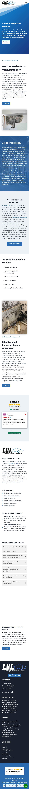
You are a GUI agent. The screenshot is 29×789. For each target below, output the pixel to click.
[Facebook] (4, 785)
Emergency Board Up (8, 733)
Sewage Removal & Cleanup (10, 729)
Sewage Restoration (10, 503)
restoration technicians (20, 217)
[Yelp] (15, 785)
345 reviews (17, 406)
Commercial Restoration (9, 735)
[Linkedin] (20, 785)
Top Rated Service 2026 (13, 771)
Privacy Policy (6, 755)
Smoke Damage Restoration (12, 501)
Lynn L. (9, 414)
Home (3, 745)
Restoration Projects (8, 751)
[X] (7, 785)
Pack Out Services (7, 731)
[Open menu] (26, 3)
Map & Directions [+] (8, 692)
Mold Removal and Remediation (11, 725)
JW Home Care (6, 205)
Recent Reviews (6, 749)
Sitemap (4, 759)
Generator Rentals (7, 736)
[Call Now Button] (26, 786)
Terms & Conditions (8, 757)
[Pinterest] (23, 785)
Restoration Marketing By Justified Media (14, 782)
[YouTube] (12, 785)
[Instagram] (9, 785)
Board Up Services (9, 506)
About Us (4, 747)
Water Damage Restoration (12, 493)
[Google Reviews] (18, 785)
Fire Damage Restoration (11, 496)
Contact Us (5, 753)
